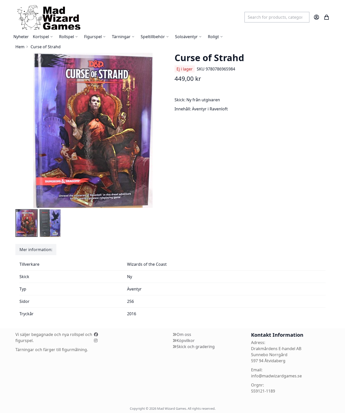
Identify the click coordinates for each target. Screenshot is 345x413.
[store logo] (48, 17)
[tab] (35, 249)
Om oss (184, 334)
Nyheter (21, 36)
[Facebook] (96, 334)
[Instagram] (95, 340)
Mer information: (35, 249)
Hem (19, 47)
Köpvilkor (186, 340)
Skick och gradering (196, 346)
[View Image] (26, 223)
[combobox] (276, 17)
